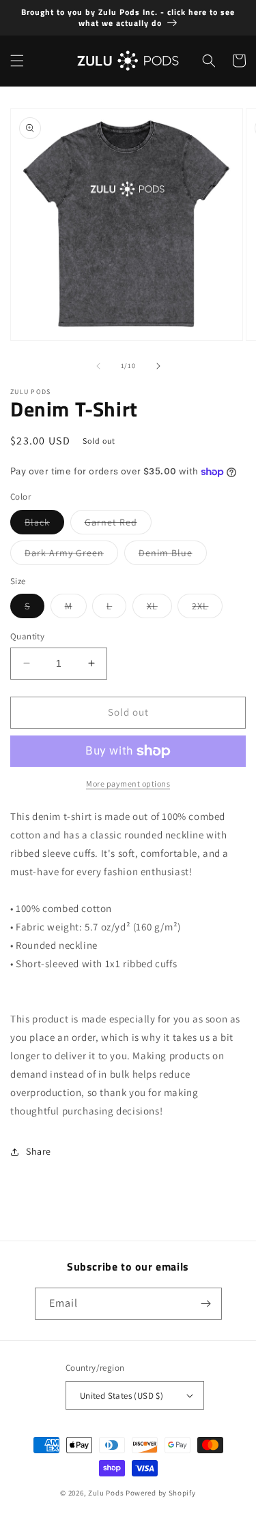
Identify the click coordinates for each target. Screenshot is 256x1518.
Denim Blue (173, 555)
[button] (17, 61)
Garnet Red (118, 524)
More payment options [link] (128, 783)
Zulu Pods (106, 1493)
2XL (207, 608)
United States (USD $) (121, 1395)
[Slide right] (158, 366)
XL (159, 608)
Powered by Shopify (161, 1493)
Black (44, 524)
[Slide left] (98, 366)
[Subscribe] (206, 1304)
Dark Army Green (71, 555)
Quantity (27, 636)
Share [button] (38, 1151)
